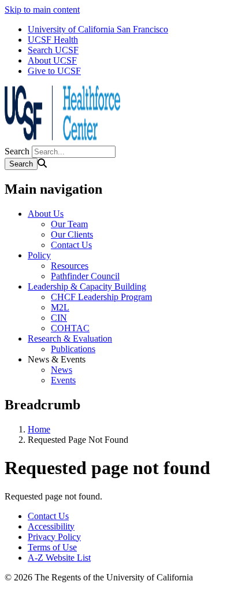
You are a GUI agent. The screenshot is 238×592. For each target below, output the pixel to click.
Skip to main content (42, 9)
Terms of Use (52, 547)
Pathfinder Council (85, 276)
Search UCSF (53, 50)
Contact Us (71, 245)
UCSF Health (53, 40)
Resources (69, 266)
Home (39, 429)
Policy (39, 255)
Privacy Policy (54, 537)
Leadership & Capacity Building (87, 286)
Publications (73, 349)
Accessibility (51, 526)
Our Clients (72, 234)
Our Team (69, 224)
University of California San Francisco (98, 29)
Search (17, 151)
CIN (59, 318)
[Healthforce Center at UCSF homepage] (62, 140)
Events (63, 380)
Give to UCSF (54, 71)
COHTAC (70, 328)
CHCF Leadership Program (101, 297)
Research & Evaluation (70, 338)
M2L (60, 307)
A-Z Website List (59, 558)
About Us (46, 214)
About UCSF (52, 60)
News (61, 370)
